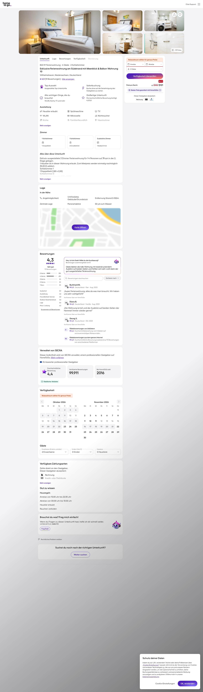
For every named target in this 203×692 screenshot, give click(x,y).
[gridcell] (59, 410)
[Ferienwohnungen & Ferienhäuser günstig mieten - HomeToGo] (7, 4)
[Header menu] (199, 4)
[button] (199, 4)
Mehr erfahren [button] (57, 357)
